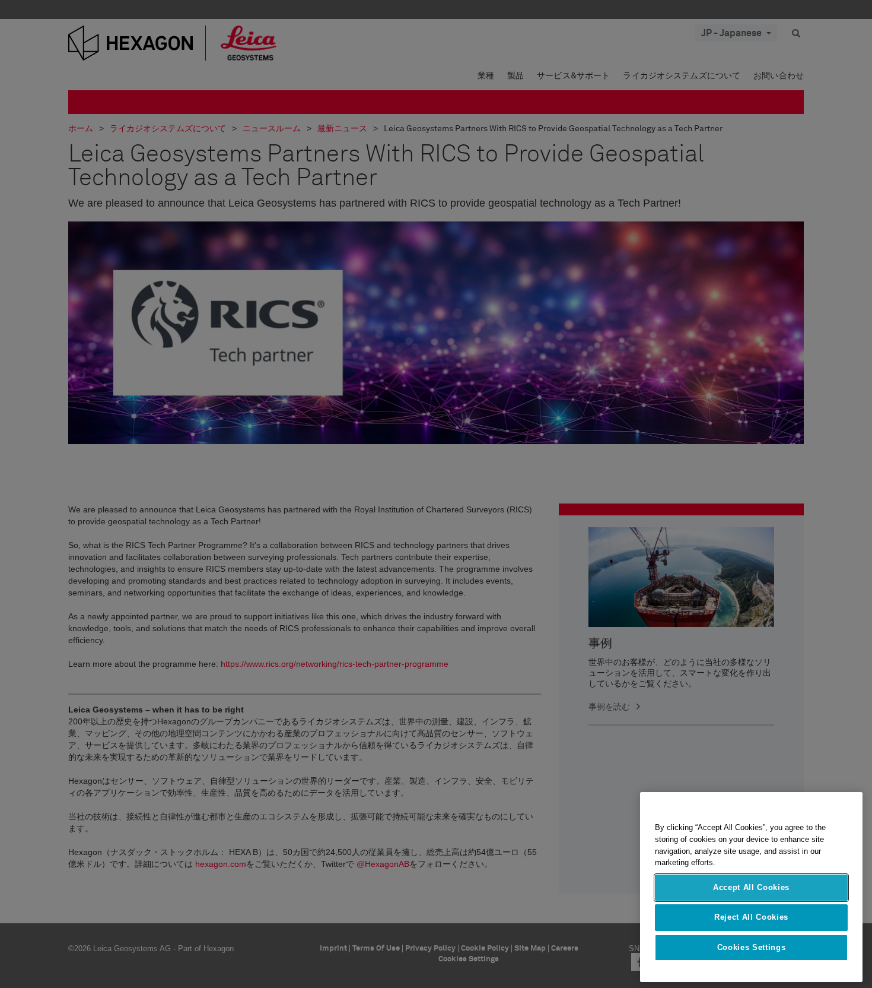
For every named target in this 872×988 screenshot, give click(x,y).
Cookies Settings (751, 947)
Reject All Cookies (751, 917)
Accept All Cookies (751, 887)
